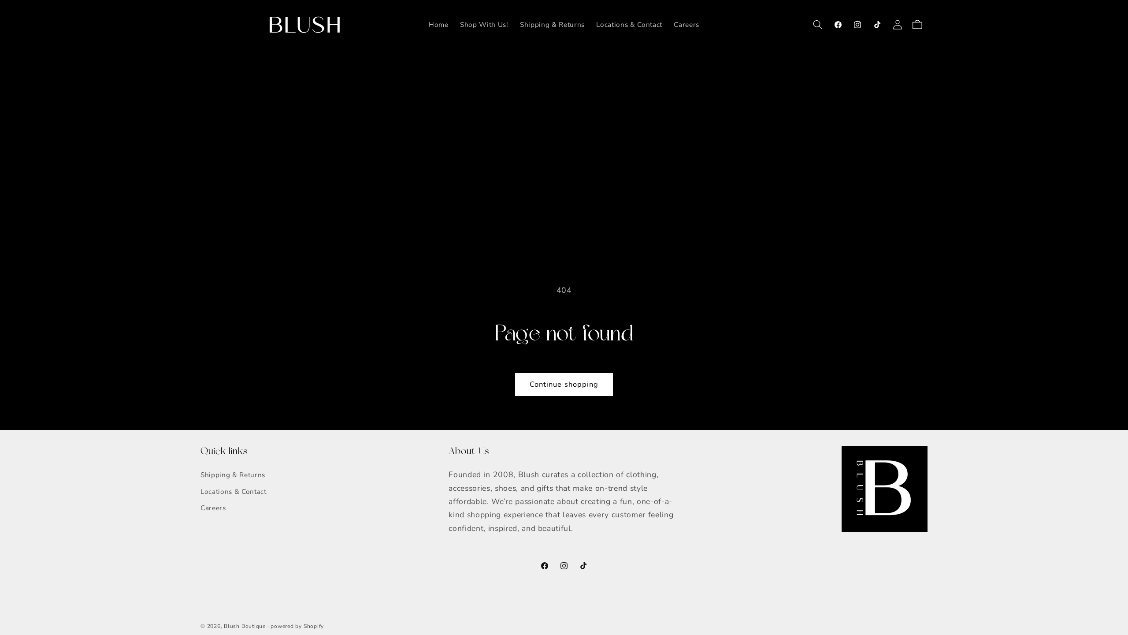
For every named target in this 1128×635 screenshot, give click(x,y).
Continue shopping (564, 384)
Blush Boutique (245, 626)
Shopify (314, 626)
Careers (213, 507)
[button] (817, 24)
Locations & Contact (233, 491)
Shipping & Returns (232, 474)
